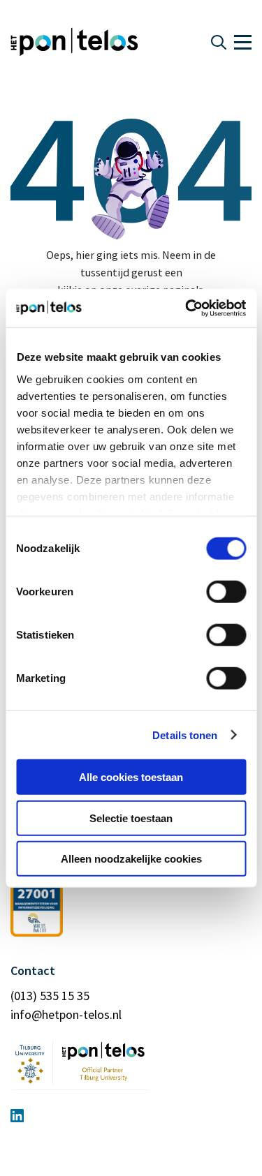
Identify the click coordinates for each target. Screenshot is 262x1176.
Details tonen (184, 734)
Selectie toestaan (131, 818)
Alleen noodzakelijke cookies (131, 859)
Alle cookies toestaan (131, 777)
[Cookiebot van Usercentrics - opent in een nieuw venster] (186, 308)
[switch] (226, 592)
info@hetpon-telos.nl (66, 1014)
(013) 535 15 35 (49, 996)
